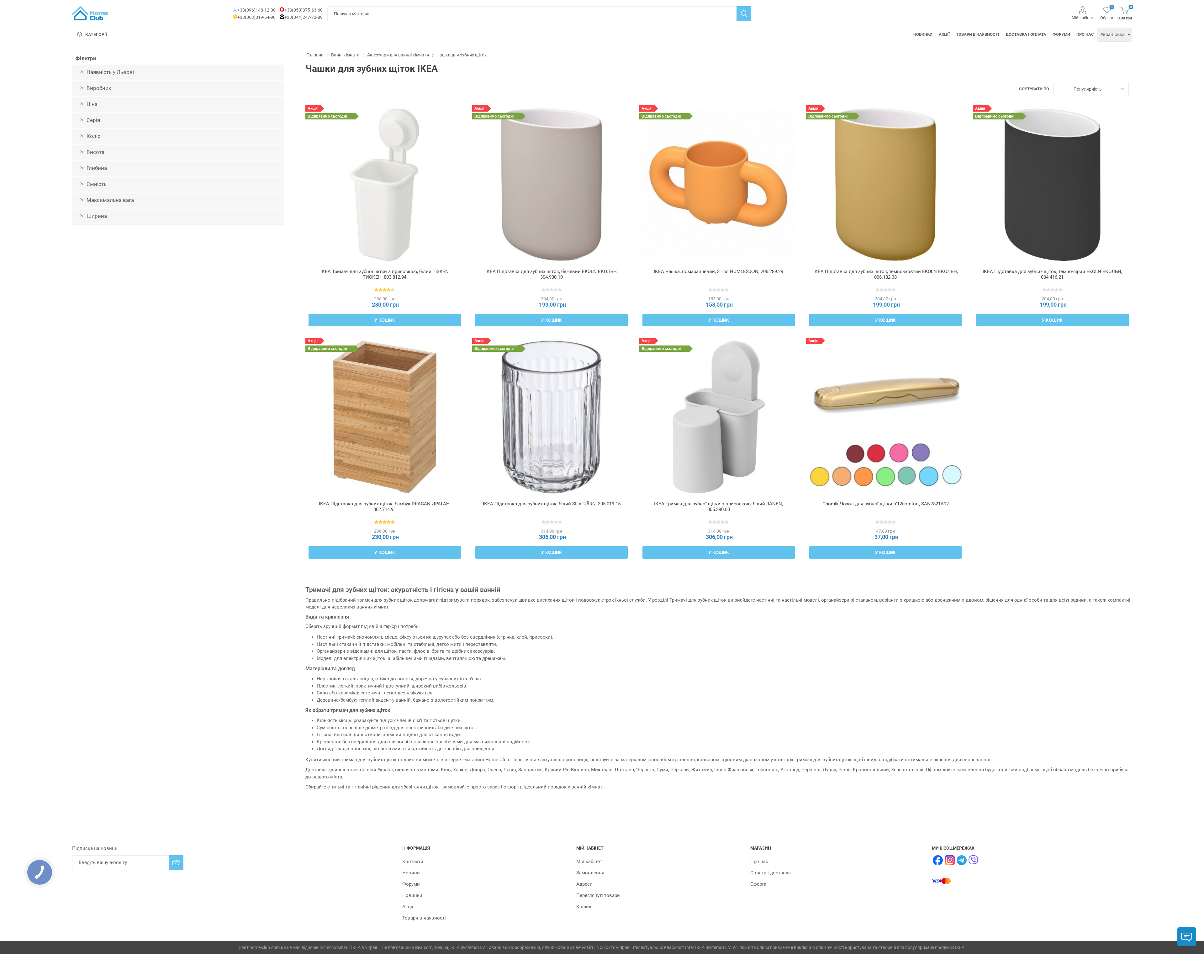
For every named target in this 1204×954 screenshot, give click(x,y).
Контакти (412, 861)
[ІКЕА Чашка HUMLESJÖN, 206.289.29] (718, 184)
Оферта (758, 884)
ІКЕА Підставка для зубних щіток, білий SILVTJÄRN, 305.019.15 (551, 504)
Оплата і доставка (770, 873)
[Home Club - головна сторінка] (90, 13)
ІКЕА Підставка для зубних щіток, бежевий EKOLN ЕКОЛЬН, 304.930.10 (551, 274)
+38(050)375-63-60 (303, 10)
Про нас (1085, 34)
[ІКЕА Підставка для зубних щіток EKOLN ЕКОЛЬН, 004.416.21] (1052, 184)
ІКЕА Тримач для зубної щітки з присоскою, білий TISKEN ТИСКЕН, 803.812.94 (384, 274)
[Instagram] (950, 860)
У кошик (384, 320)
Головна (315, 54)
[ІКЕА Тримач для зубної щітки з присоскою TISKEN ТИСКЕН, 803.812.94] (384, 184)
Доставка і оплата (1026, 34)
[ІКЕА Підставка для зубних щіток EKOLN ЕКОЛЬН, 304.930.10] (551, 184)
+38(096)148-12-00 (256, 10)
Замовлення (590, 873)
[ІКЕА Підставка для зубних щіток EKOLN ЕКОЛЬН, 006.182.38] (885, 184)
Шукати (744, 13)
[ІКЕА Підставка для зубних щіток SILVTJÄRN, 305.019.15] (551, 417)
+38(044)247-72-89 (303, 17)
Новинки (922, 34)
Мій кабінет (1083, 17)
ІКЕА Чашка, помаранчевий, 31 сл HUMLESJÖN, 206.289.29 (718, 271)
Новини (411, 873)
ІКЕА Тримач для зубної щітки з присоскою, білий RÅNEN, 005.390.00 (718, 506)
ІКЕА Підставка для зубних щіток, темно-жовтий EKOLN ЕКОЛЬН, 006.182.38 (885, 274)
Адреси (584, 884)
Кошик (583, 906)
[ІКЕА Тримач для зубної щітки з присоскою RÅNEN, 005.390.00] (718, 417)
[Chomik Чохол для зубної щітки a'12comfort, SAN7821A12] (885, 417)
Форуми (1061, 34)
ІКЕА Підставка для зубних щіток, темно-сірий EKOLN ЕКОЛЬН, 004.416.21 (1052, 274)
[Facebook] (938, 860)
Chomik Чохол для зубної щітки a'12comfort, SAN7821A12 (885, 504)
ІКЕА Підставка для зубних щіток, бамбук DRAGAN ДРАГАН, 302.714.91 (385, 506)
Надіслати (176, 862)
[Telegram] (962, 860)
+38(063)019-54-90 (256, 17)
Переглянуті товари (598, 895)
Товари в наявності (977, 34)
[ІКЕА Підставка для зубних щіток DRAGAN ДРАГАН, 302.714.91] (384, 417)
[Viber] (974, 860)
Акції (944, 34)
